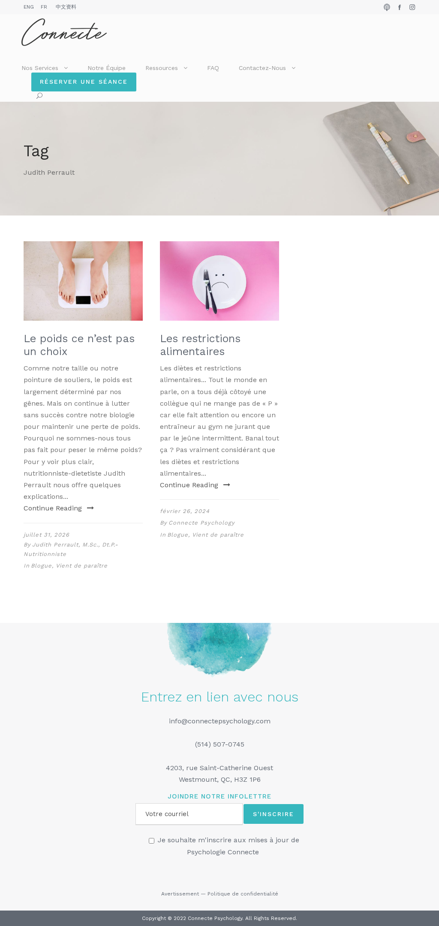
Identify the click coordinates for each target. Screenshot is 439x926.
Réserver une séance (84, 81)
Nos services (39, 67)
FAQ (213, 67)
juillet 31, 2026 (46, 534)
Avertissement (180, 894)
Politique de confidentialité (242, 894)
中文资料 (66, 7)
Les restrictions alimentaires (200, 345)
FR (44, 7)
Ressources (161, 67)
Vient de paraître (82, 565)
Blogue (41, 565)
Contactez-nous (262, 67)
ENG (29, 7)
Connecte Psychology (201, 522)
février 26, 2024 (185, 511)
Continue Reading (53, 508)
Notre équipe (106, 67)
